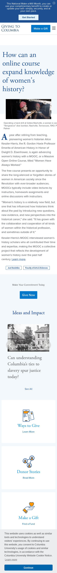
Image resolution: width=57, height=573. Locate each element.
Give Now (28, 295)
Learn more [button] (11, 559)
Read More (28, 477)
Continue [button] (28, 567)
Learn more (18, 259)
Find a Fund (28, 524)
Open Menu (53, 28)
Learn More (28, 431)
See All (28, 389)
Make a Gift (41, 28)
